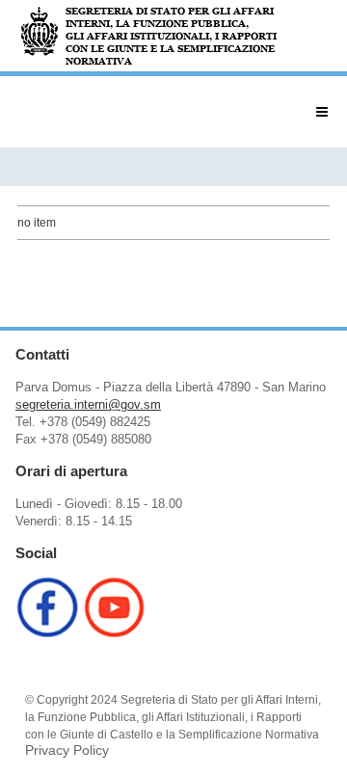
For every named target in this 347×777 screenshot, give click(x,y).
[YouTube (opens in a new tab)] (115, 633)
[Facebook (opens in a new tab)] (47, 633)
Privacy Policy (67, 750)
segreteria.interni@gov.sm (88, 404)
